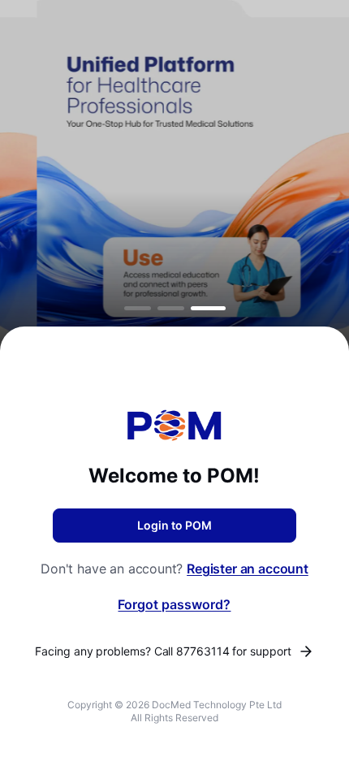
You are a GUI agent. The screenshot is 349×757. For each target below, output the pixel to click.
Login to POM (174, 525)
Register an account (247, 568)
